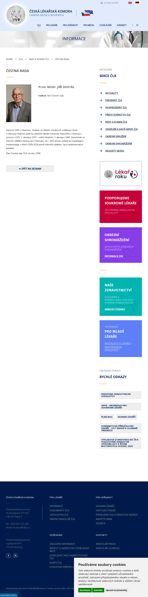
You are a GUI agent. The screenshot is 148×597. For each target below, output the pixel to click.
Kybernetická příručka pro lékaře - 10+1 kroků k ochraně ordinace (119, 428)
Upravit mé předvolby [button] (116, 590)
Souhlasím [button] (85, 590)
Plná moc (107, 416)
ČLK (21, 59)
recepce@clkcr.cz (21, 527)
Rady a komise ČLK (39, 59)
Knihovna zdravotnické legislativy (116, 395)
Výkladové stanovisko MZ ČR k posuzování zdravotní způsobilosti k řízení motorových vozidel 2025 (119, 442)
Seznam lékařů (127, 416)
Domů (9, 59)
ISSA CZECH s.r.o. (74, 588)
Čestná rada (62, 59)
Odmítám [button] (98, 590)
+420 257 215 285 (19, 523)
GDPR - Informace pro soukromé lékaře (114, 406)
